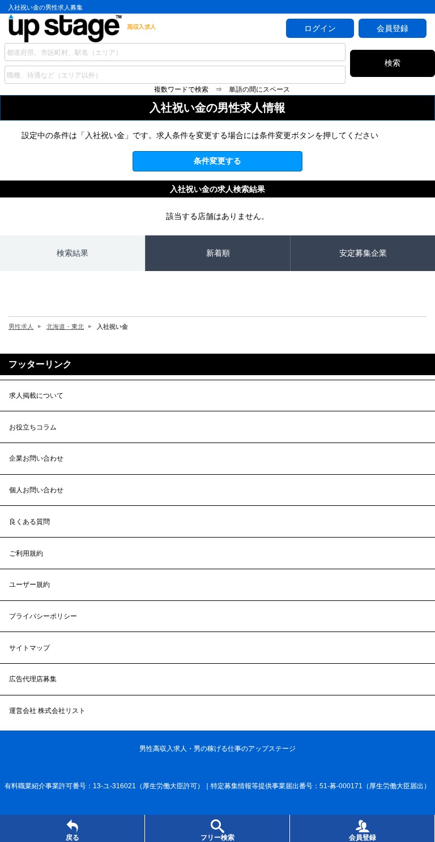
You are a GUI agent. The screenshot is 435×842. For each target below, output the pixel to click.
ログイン (320, 28)
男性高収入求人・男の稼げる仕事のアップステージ (217, 749)
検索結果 (72, 252)
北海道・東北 (65, 326)
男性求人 (20, 326)
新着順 (218, 252)
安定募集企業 (363, 252)
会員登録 (392, 28)
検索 (392, 62)
